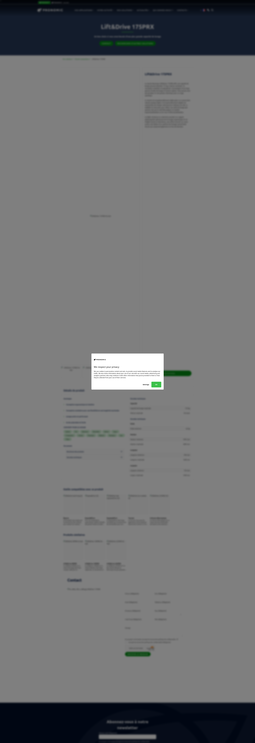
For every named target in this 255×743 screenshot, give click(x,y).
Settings (146, 384)
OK (156, 384)
